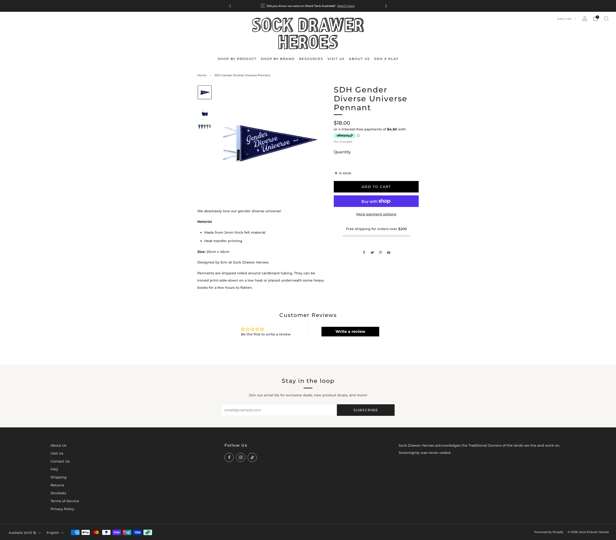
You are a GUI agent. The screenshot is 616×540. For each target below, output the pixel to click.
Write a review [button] (350, 331)
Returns (57, 485)
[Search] (606, 18)
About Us (58, 445)
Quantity (342, 151)
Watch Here (345, 6)
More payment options (376, 214)
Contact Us (60, 461)
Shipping (59, 477)
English (565, 18)
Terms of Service (65, 501)
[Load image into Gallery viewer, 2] (204, 109)
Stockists (58, 493)
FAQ (54, 469)
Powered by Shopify (548, 532)
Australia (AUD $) (22, 532)
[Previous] (230, 6)
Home (201, 75)
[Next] (386, 6)
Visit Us (57, 453)
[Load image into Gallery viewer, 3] (204, 126)
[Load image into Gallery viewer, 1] (204, 92)
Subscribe (365, 410)
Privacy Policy (62, 509)
